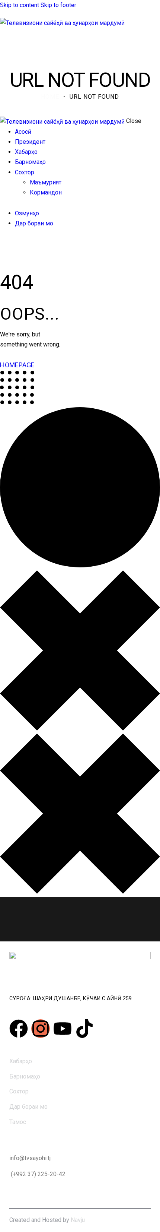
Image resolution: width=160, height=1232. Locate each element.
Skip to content (19, 5)
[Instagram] (40, 1028)
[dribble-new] (17, 244)
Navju (78, 1219)
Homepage (17, 365)
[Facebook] (18, 1028)
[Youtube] (62, 1028)
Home (50, 96)
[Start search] (156, 41)
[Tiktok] (84, 1028)
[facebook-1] (4, 244)
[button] (140, 40)
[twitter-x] (10, 244)
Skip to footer (58, 5)
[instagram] (25, 244)
